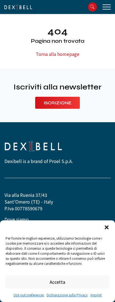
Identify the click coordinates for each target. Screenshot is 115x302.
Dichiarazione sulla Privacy (67, 294)
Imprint (96, 294)
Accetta (57, 282)
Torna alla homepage (57, 54)
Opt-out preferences (28, 294)
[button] (106, 227)
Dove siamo (16, 219)
